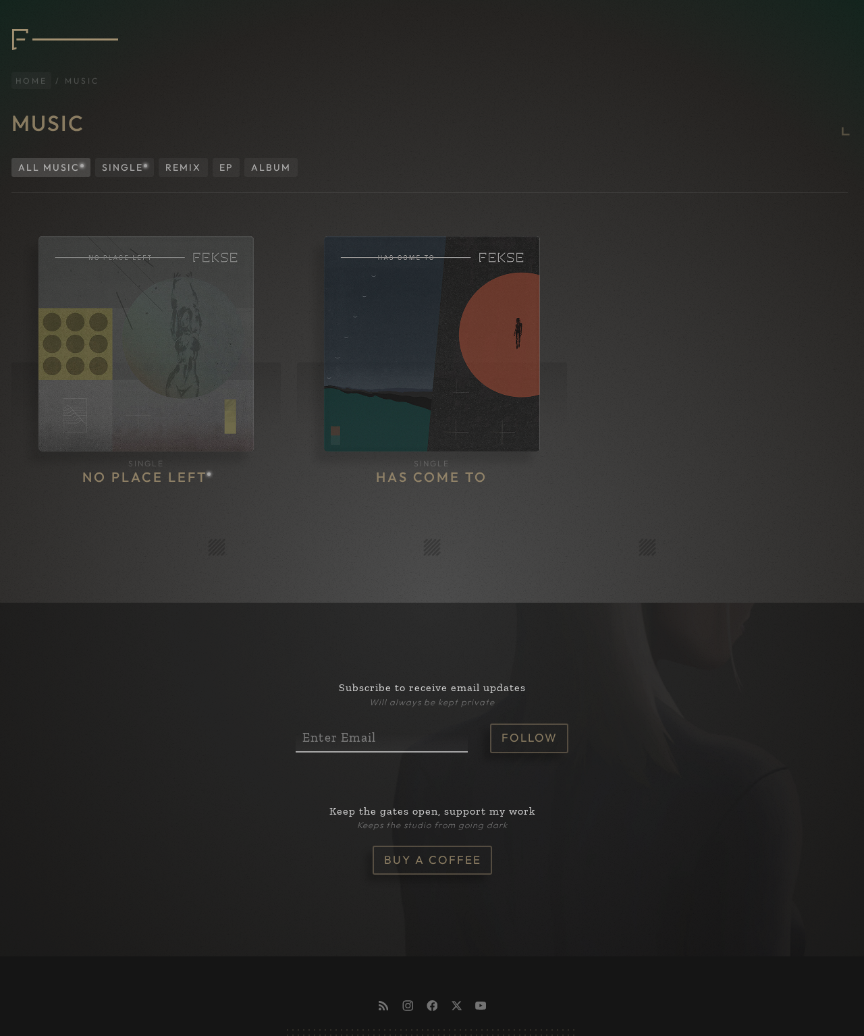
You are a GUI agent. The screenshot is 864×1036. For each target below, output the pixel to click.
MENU (826, 27)
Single (122, 155)
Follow (530, 725)
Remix (183, 155)
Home (31, 68)
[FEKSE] (61, 28)
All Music (49, 155)
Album (271, 155)
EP (226, 155)
